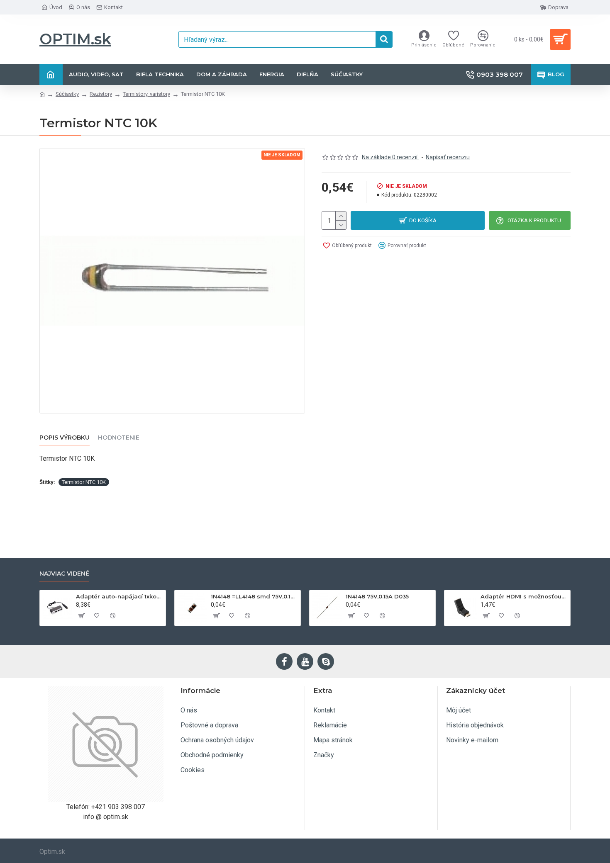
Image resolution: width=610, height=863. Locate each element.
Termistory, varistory (146, 94)
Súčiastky (67, 94)
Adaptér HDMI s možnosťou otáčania (524, 596)
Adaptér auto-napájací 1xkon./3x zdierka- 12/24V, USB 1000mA (119, 596)
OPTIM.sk (75, 39)
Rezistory (101, 94)
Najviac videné (64, 573)
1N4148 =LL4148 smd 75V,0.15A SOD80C (254, 596)
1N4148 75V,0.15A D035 (377, 596)
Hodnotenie (118, 437)
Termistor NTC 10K (84, 482)
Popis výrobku (64, 437)
